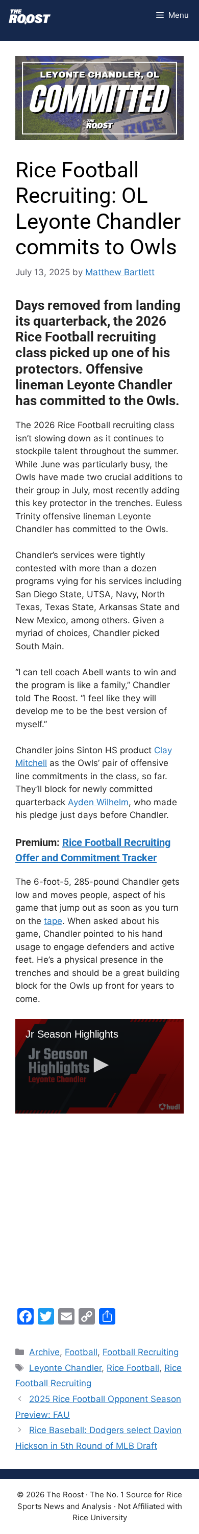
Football (81, 1352)
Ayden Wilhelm (98, 802)
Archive (44, 1352)
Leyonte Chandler (65, 1368)
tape (53, 921)
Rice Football (133, 1368)
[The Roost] (29, 15)
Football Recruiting (141, 1352)
